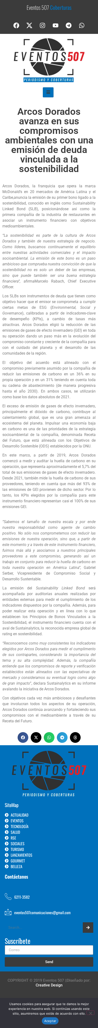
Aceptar (50, 1021)
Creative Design (49, 985)
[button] (23, 737)
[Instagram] (43, 25)
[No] (90, 1013)
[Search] (88, 927)
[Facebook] (16, 25)
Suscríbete (17, 941)
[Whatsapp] (82, 25)
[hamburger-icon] (48, 92)
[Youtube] (56, 25)
